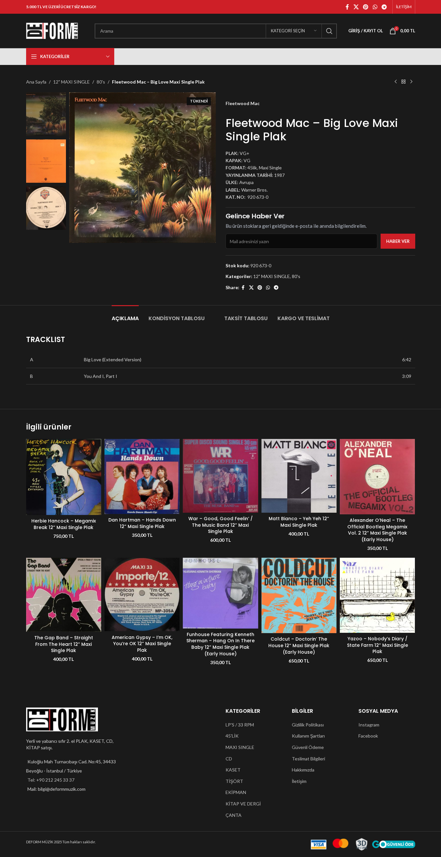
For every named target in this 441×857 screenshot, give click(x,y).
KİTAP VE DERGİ (243, 803)
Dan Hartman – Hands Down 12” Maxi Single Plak (142, 523)
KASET (233, 769)
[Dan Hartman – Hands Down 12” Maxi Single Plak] (142, 476)
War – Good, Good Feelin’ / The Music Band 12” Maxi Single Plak (220, 525)
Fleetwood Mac (243, 103)
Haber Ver (398, 241)
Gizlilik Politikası (308, 724)
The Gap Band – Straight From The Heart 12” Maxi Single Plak (63, 644)
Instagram (368, 724)
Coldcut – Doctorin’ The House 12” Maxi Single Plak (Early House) (298, 645)
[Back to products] (403, 82)
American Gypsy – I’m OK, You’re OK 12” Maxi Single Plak (142, 643)
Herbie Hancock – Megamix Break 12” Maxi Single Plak (63, 524)
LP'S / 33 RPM (240, 724)
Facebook (368, 736)
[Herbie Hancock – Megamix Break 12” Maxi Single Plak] (63, 477)
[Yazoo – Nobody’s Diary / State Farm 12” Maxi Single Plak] (377, 595)
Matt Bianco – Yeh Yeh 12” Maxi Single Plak (299, 521)
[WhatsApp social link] (374, 7)
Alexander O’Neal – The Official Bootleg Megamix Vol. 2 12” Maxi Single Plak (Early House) (377, 530)
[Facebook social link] (347, 7)
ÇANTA (234, 815)
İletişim (299, 781)
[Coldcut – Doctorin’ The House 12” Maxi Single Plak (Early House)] (299, 595)
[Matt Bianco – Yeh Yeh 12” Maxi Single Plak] (299, 476)
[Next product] (411, 82)
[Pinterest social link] (365, 7)
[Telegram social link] (384, 7)
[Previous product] (396, 82)
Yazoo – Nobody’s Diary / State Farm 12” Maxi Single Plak (377, 645)
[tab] (125, 315)
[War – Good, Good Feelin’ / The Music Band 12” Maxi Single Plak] (220, 476)
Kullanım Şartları (308, 736)
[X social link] (356, 7)
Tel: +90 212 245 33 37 (50, 780)
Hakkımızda (303, 769)
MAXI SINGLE (240, 747)
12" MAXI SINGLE (71, 82)
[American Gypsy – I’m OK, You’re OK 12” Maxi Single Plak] (142, 594)
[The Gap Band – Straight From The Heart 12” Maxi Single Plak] (63, 595)
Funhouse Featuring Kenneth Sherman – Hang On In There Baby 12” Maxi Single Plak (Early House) (220, 644)
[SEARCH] (329, 31)
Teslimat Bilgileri (308, 758)
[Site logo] (52, 30)
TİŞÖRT (234, 781)
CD (229, 758)
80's (101, 82)
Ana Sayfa (36, 82)
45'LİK (232, 736)
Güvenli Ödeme (308, 747)
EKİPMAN (236, 792)
